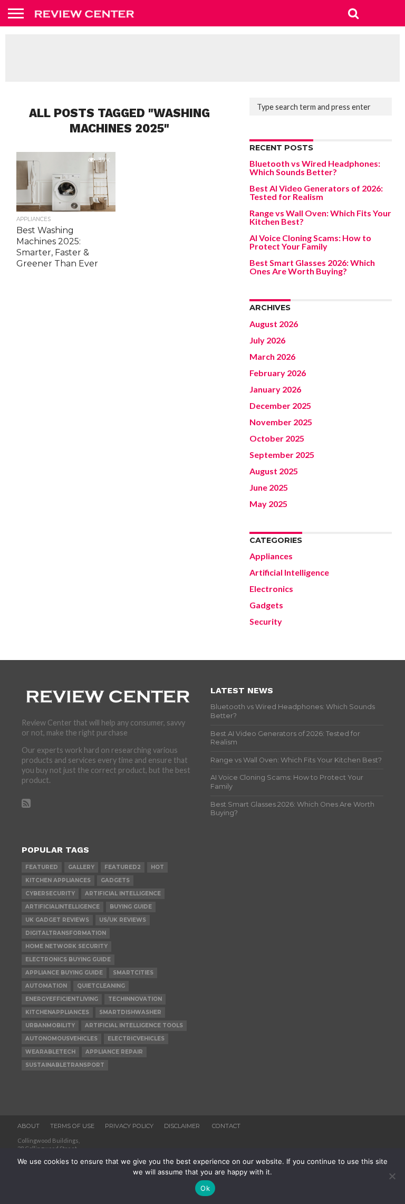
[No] (392, 1176)
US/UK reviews (122, 919)
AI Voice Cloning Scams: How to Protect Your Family (310, 242)
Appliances (271, 556)
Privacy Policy (129, 1126)
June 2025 (268, 487)
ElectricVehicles (136, 1038)
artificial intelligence (123, 893)
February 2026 (277, 373)
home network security (66, 946)
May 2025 (268, 504)
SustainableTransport (64, 1065)
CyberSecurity (50, 893)
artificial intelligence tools (134, 1025)
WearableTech (50, 1051)
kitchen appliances (58, 880)
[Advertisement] (202, 58)
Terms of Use (72, 1126)
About (28, 1126)
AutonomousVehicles (61, 1038)
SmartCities (133, 972)
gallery (81, 867)
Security (265, 621)
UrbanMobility (50, 1025)
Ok (205, 1188)
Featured (41, 867)
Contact (226, 1126)
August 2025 (273, 471)
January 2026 (275, 389)
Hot (157, 867)
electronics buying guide (68, 959)
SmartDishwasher (130, 1012)
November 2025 (280, 422)
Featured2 (122, 867)
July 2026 (267, 340)
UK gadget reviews (57, 919)
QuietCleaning (101, 985)
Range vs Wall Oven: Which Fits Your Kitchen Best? (320, 217)
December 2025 (280, 405)
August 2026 (273, 324)
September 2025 (281, 455)
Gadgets (266, 605)
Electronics (271, 589)
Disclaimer (182, 1126)
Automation (46, 985)
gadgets (115, 880)
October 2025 (276, 438)
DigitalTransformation (65, 933)
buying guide (131, 906)
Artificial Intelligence (289, 572)
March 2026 (272, 356)
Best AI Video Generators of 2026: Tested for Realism (316, 192)
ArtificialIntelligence (62, 906)
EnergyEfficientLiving (61, 999)
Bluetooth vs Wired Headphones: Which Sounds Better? (314, 167)
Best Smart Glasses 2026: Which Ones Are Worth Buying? (312, 266)
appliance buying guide (64, 972)
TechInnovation (135, 999)
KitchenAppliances (57, 1012)
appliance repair (114, 1051)
